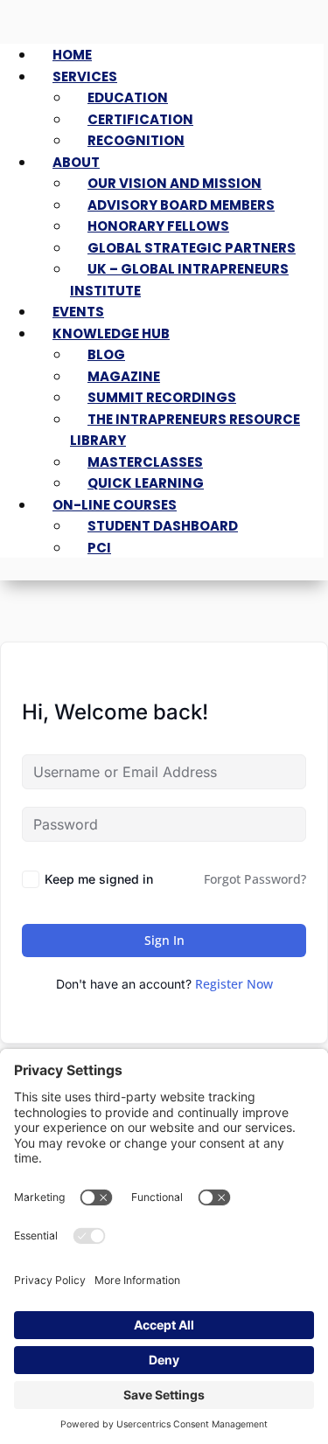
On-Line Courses (114, 505)
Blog (106, 354)
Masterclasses (145, 462)
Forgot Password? (255, 879)
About (76, 162)
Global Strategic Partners (191, 248)
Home (72, 54)
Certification (140, 119)
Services (84, 76)
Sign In (164, 940)
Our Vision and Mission (174, 183)
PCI (99, 547)
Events (78, 311)
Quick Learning (145, 483)
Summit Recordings (161, 397)
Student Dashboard (162, 526)
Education (127, 97)
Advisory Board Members (181, 205)
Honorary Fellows (158, 226)
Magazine (123, 376)
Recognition (136, 140)
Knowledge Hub (111, 333)
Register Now (234, 983)
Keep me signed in (99, 878)
